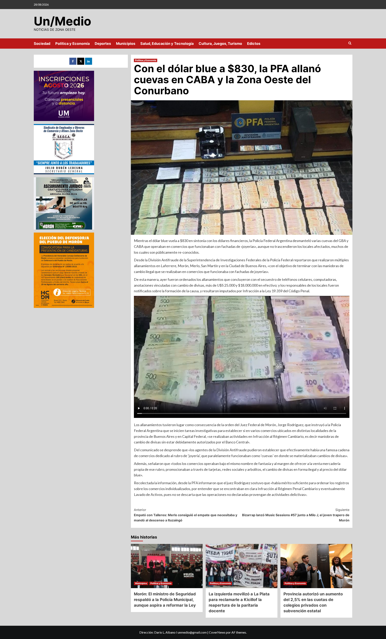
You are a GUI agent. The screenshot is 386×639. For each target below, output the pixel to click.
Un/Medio (62, 21)
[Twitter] (80, 61)
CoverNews (217, 632)
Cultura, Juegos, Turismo (220, 43)
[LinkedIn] (88, 61)
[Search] (349, 43)
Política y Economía (72, 43)
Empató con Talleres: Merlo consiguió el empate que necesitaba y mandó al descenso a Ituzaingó (185, 515)
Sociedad (42, 43)
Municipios (125, 43)
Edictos (253, 43)
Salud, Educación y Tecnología (167, 43)
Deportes (103, 43)
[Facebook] (72, 61)
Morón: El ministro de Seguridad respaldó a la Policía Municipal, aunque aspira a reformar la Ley (165, 600)
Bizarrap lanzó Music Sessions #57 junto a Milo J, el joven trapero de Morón (295, 515)
